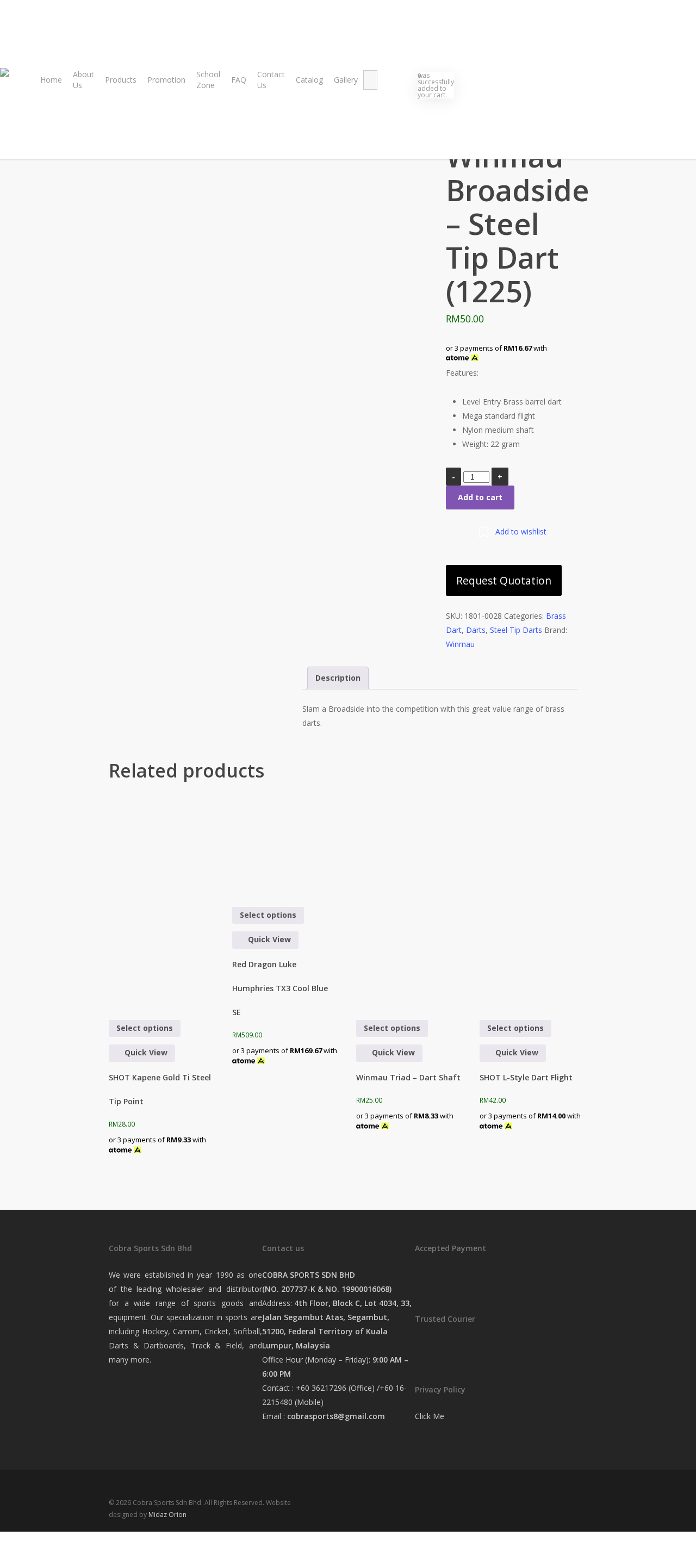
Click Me (429, 1416)
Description (338, 678)
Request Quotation (503, 580)
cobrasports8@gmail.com (336, 1416)
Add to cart (480, 497)
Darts (476, 630)
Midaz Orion (167, 1514)
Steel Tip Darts (516, 630)
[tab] (338, 678)
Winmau (460, 644)
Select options (144, 1028)
